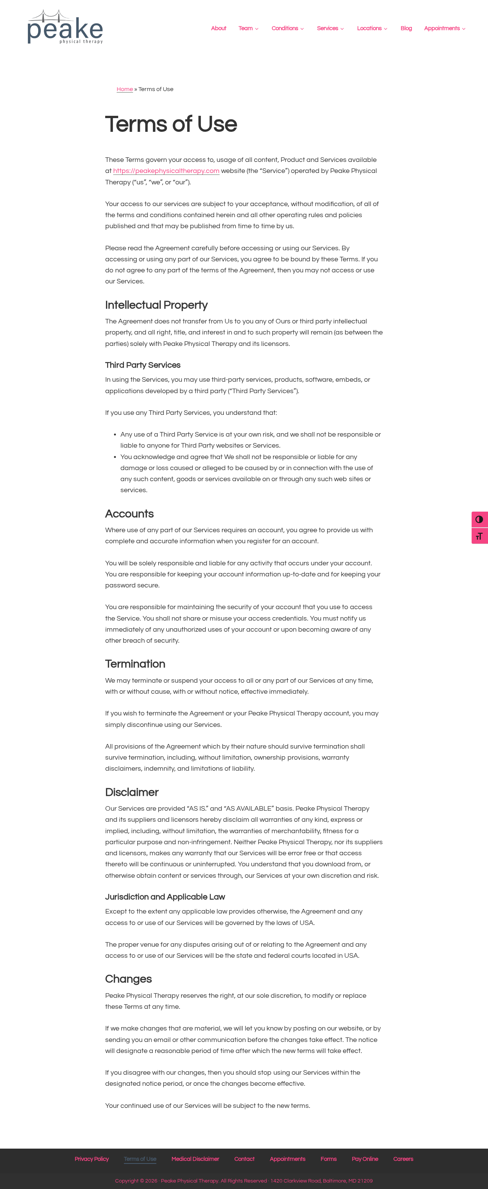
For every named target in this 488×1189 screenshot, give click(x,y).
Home (125, 89)
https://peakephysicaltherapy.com (166, 170)
